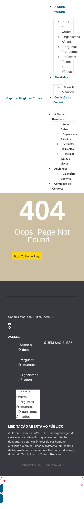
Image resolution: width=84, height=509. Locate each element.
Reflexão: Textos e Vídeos (69, 64)
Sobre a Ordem (66, 127)
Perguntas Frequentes (70, 49)
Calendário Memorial (70, 89)
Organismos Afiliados (71, 39)
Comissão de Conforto (62, 100)
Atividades (60, 168)
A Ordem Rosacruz (59, 9)
